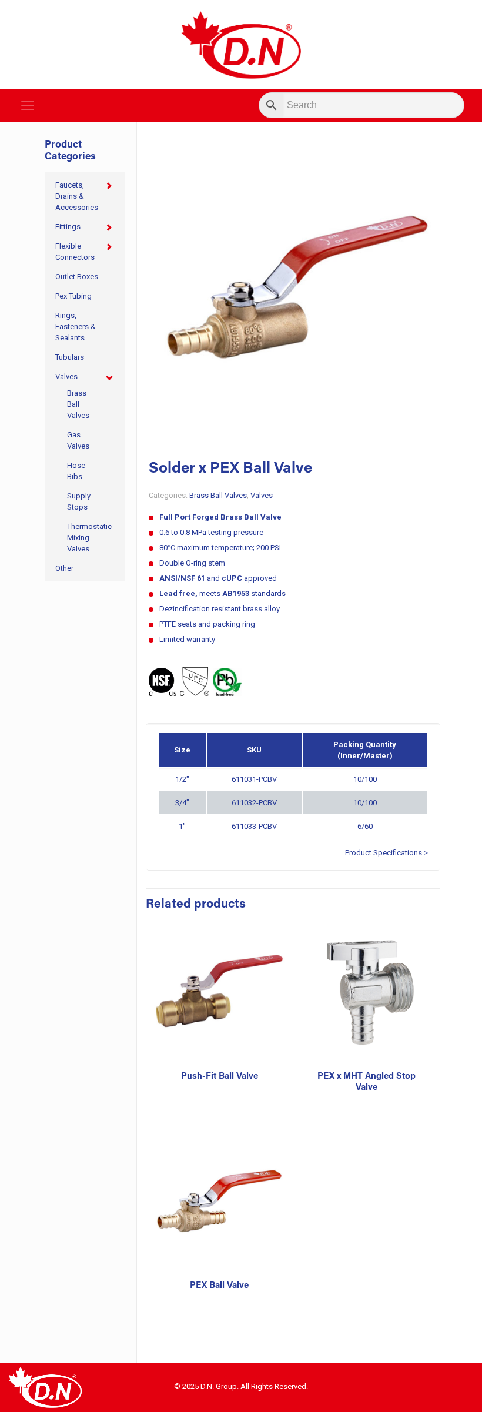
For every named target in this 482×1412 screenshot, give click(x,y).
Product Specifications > (386, 852)
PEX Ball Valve (219, 1285)
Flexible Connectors (75, 252)
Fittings (68, 226)
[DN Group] (241, 44)
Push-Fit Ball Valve (219, 1076)
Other (64, 568)
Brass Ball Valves (218, 495)
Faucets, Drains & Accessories (76, 196)
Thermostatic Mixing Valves (83, 537)
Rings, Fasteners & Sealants (75, 326)
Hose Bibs (76, 471)
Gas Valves (78, 440)
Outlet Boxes (76, 276)
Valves (261, 495)
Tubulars (69, 357)
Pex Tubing (73, 296)
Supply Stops (79, 501)
